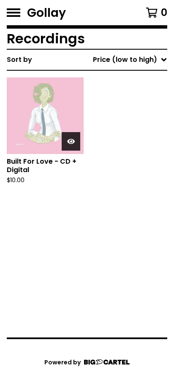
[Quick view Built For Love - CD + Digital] (71, 141)
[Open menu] (13, 13)
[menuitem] (87, 60)
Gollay (46, 13)
